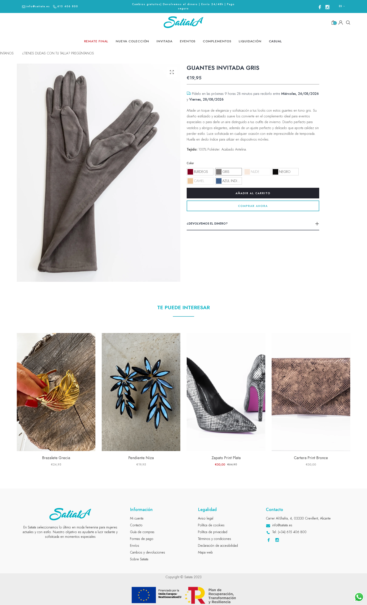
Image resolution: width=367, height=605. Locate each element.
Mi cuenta (136, 518)
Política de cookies (211, 525)
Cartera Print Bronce (311, 457)
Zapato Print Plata (226, 457)
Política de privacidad (212, 532)
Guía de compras (142, 532)
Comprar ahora (253, 206)
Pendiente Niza (141, 457)
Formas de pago (141, 538)
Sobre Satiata (139, 559)
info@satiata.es (38, 6)
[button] (200, 171)
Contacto (136, 525)
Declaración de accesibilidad (218, 545)
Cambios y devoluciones (147, 552)
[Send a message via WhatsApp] (359, 597)
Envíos (134, 545)
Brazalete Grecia (56, 457)
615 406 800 (67, 6)
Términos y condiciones (214, 538)
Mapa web (205, 552)
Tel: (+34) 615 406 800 (289, 532)
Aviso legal (205, 518)
